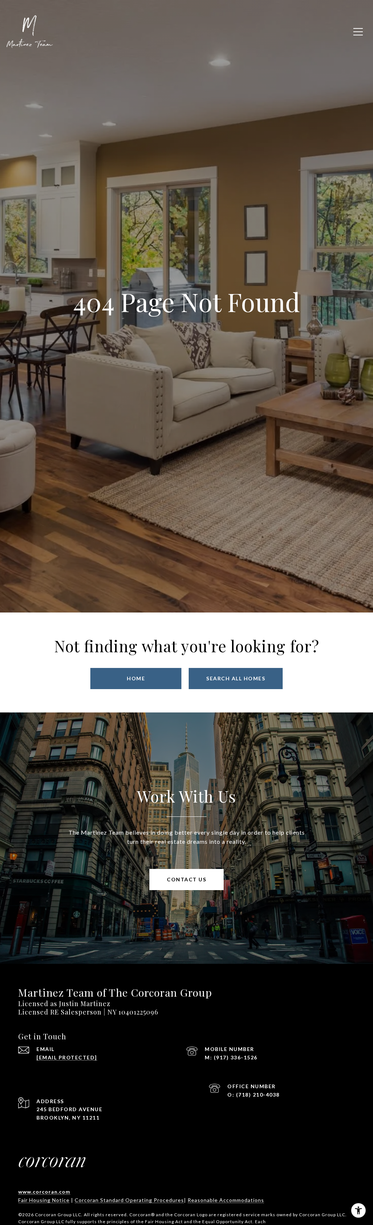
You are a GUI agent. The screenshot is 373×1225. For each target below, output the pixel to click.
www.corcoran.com (44, 1192)
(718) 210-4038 (258, 1094)
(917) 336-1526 (236, 1057)
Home (136, 678)
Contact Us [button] (186, 879)
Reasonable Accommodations (226, 1200)
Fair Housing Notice (44, 1200)
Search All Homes (235, 678)
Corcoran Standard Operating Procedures (129, 1200)
